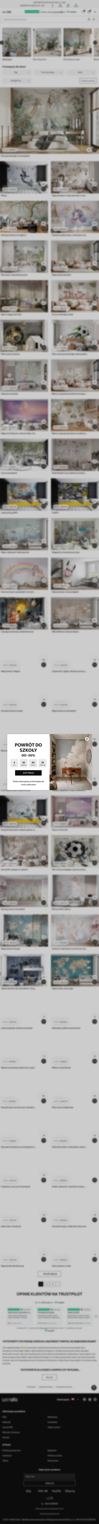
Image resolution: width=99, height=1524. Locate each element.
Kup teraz (28, 773)
